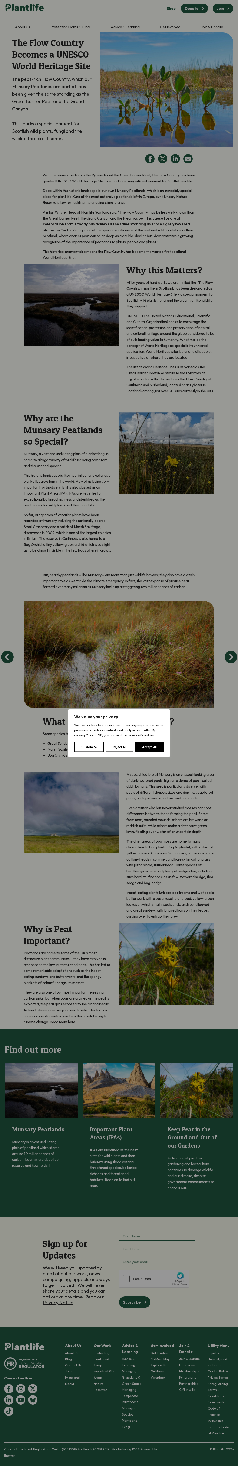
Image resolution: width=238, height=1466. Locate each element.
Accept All (149, 747)
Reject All (119, 747)
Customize (89, 747)
